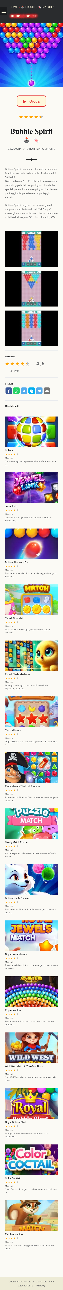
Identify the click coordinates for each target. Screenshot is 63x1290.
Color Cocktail (12, 1178)
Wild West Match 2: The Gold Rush (24, 1066)
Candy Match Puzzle (16, 842)
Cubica (9, 450)
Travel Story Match (15, 618)
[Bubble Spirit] (31, 55)
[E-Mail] (47, 390)
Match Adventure (14, 1234)
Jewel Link (11, 506)
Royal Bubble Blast (15, 1122)
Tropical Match (13, 730)
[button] (3, 11)
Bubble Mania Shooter (17, 898)
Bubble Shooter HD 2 (16, 562)
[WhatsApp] (16, 390)
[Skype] (31, 390)
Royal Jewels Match (16, 954)
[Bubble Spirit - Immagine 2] (31, 289)
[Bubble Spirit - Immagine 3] (31, 328)
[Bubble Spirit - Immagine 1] (31, 249)
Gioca (31, 101)
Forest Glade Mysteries (17, 674)
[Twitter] (24, 390)
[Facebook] (9, 390)
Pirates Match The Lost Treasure (22, 786)
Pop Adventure (13, 1010)
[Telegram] (39, 390)
